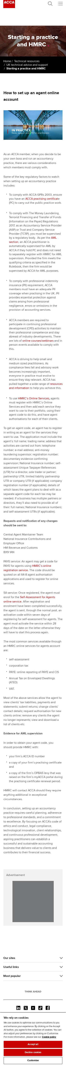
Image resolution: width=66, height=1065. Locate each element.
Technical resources (26, 61)
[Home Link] (33, 991)
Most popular (12, 976)
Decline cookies (33, 1052)
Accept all (33, 1044)
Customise (33, 1060)
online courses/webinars (38, 341)
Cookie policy (49, 1037)
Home (7, 61)
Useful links (11, 967)
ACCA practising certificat (41, 199)
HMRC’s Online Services (33, 398)
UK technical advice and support (27, 65)
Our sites (9, 958)
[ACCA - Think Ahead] (9, 7)
